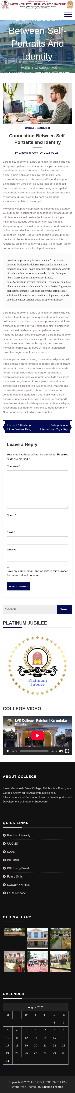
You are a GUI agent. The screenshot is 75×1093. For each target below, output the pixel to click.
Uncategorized (37, 128)
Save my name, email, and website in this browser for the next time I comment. (37, 573)
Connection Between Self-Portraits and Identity (37, 139)
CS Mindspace (16, 893)
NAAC (11, 851)
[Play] (8, 751)
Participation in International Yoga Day (54, 427)
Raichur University (18, 835)
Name (11, 515)
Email (11, 532)
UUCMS (12, 843)
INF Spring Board (18, 868)
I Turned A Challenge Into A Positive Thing (19, 427)
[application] (37, 735)
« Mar (6, 1069)
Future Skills (15, 876)
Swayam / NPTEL (18, 884)
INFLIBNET (14, 860)
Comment (13, 466)
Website (12, 549)
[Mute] (61, 751)
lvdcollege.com (28, 152)
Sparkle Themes (52, 1086)
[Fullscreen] (67, 751)
